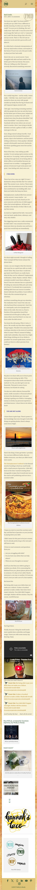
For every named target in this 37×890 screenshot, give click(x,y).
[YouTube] (26, 881)
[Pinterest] (31, 881)
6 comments (16, 17)
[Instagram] (19, 884)
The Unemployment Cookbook (14, 464)
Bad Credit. (8, 15)
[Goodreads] (17, 881)
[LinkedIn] (22, 881)
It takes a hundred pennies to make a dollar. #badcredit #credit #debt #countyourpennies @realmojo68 (18, 696)
